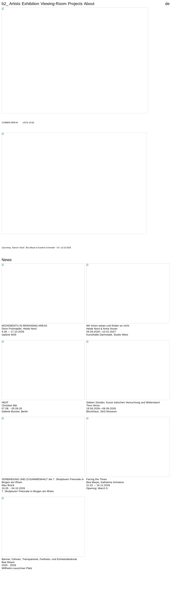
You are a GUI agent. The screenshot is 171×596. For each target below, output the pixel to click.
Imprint (159, 585)
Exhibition (30, 3)
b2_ (4, 3)
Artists (14, 3)
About (89, 3)
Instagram (160, 578)
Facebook (160, 581)
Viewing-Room (54, 3)
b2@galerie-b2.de (92, 585)
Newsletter (161, 576)
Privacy (166, 585)
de (167, 3)
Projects (75, 3)
